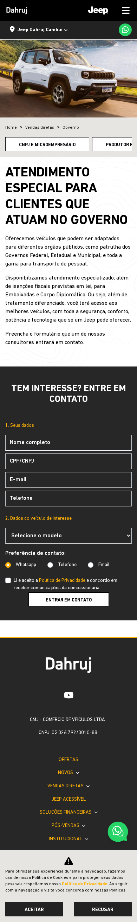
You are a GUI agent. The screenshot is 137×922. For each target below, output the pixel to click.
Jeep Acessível (69, 799)
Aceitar (34, 910)
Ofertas (68, 759)
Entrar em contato (69, 600)
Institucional (66, 839)
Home (11, 128)
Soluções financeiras (66, 812)
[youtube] (68, 695)
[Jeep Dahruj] (17, 10)
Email (104, 564)
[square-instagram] (84, 695)
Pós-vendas (66, 825)
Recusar (102, 910)
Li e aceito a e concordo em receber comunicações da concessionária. (65, 584)
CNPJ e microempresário (47, 145)
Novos (66, 772)
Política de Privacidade (62, 580)
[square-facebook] (52, 695)
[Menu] (106, 10)
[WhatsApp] (125, 29)
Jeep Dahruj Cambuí (40, 30)
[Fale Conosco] (118, 832)
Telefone (67, 564)
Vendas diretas (66, 786)
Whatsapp (26, 564)
